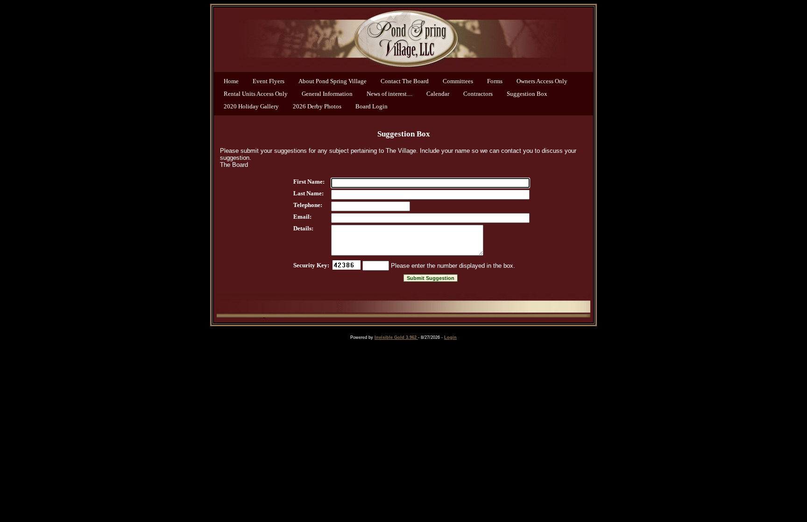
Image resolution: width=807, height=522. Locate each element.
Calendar (437, 93)
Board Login (371, 106)
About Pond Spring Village (332, 81)
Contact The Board (405, 81)
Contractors (478, 93)
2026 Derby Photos (317, 106)
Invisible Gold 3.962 (396, 337)
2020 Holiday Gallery (251, 106)
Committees (458, 81)
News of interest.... (389, 93)
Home (231, 81)
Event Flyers (268, 81)
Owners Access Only (542, 81)
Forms (495, 81)
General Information (327, 93)
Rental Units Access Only (256, 93)
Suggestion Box (527, 93)
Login (450, 337)
